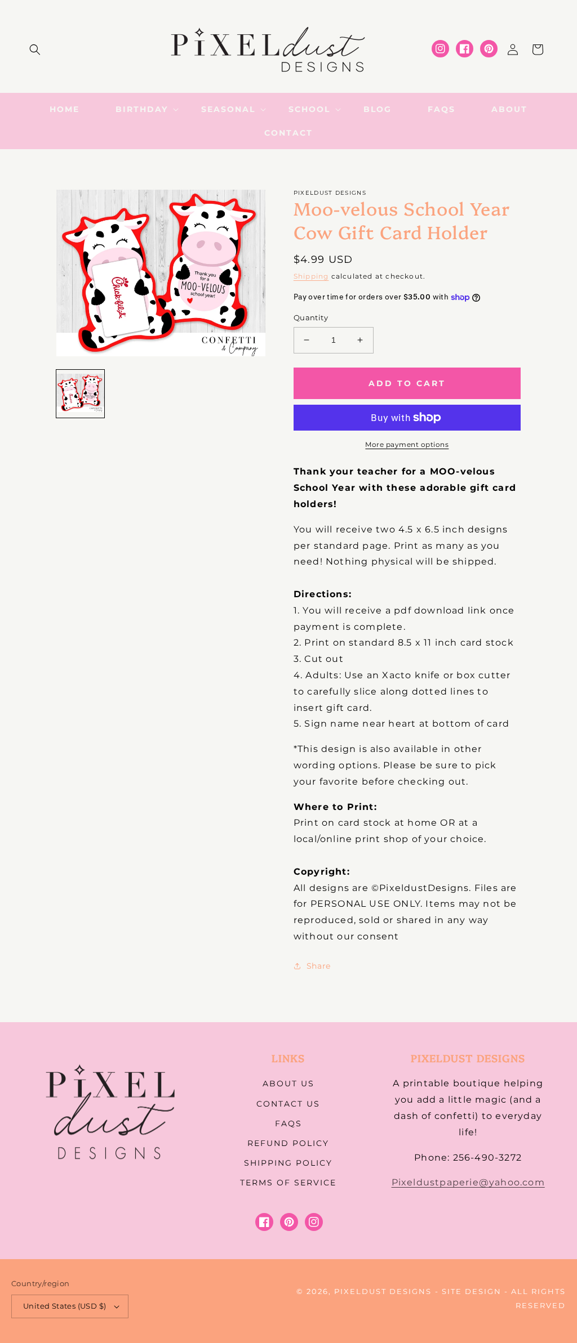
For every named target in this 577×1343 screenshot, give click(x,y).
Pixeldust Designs (383, 1291)
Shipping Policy (288, 1163)
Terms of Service (288, 1183)
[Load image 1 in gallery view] (80, 394)
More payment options (407, 444)
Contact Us (288, 1104)
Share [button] (319, 966)
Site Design (471, 1291)
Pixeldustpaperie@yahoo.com (468, 1182)
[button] (35, 49)
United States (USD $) (64, 1305)
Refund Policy (288, 1143)
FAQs (288, 1123)
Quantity (311, 317)
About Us (288, 1083)
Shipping (311, 276)
